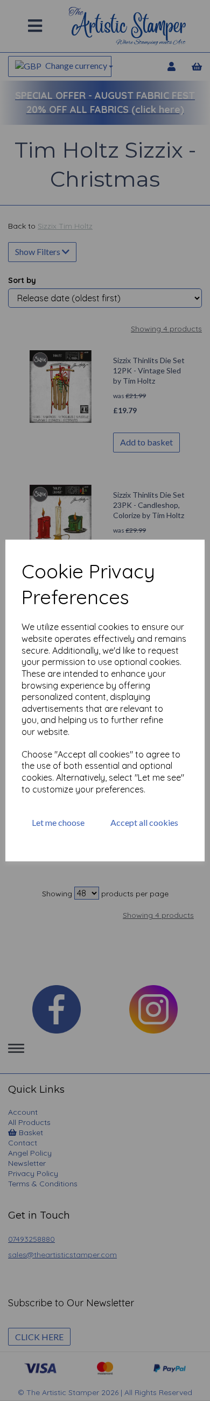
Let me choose (58, 822)
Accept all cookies (144, 822)
